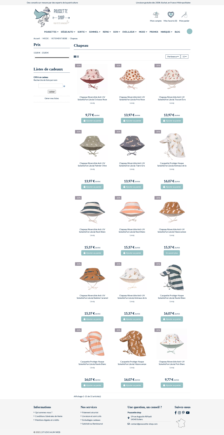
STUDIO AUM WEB (51, 432)
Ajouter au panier (93, 120)
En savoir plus (172, 253)
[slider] (34, 57)
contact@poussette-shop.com (144, 424)
